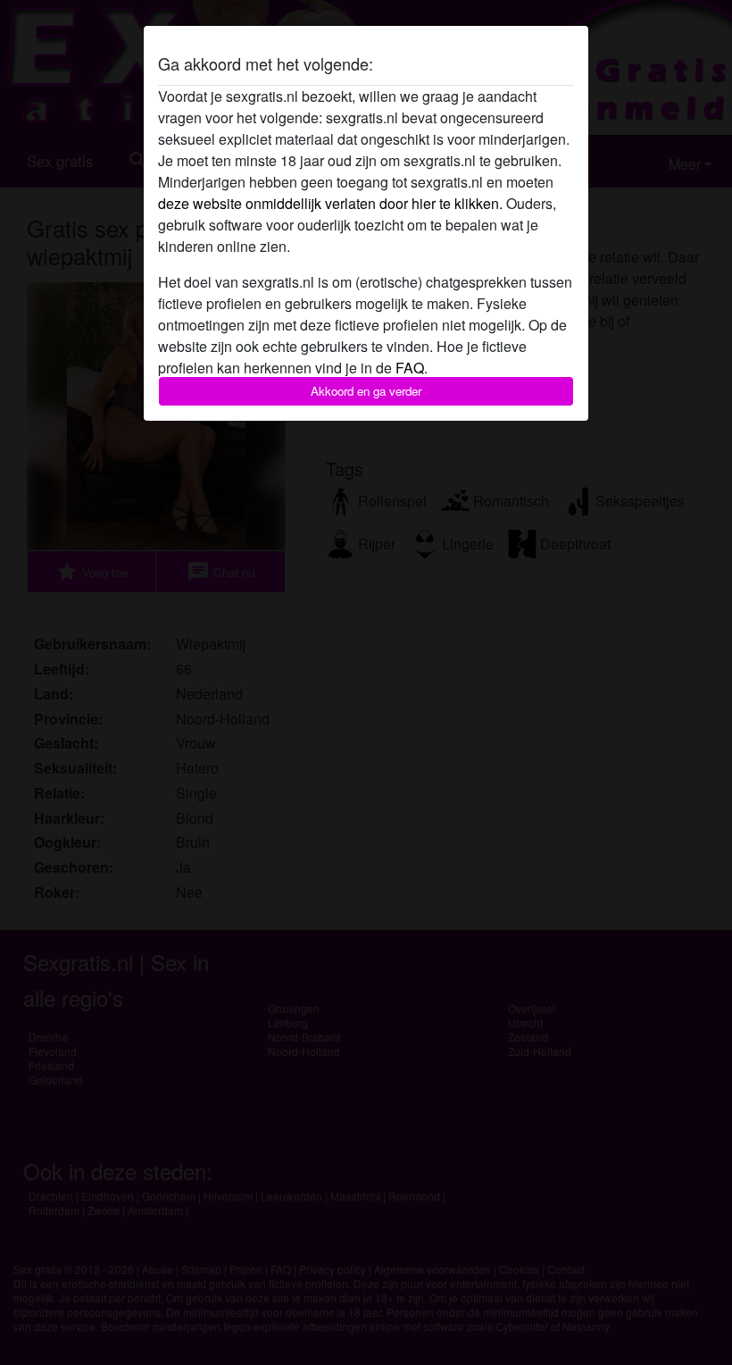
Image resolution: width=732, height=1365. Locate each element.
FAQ (409, 367)
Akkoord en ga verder (366, 390)
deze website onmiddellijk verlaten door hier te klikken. (330, 203)
